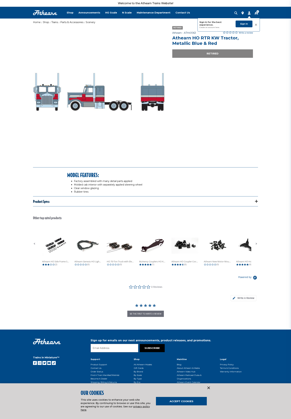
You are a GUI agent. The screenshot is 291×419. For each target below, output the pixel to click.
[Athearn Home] (45, 12)
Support (95, 359)
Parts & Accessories (71, 22)
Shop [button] (70, 12)
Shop (46, 22)
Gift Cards (138, 368)
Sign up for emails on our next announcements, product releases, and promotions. (151, 340)
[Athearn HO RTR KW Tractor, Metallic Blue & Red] (99, 92)
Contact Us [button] (182, 12)
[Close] (208, 388)
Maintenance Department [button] (153, 12)
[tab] (243, 298)
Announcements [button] (89, 12)
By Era (137, 382)
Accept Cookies (181, 401)
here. (217, 27)
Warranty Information (231, 371)
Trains (54, 22)
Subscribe (152, 348)
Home (37, 22)
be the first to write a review (145, 313)
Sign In (244, 24)
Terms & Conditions (229, 368)
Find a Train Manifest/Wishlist (105, 375)
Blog (179, 364)
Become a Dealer (99, 378)
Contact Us (96, 368)
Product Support (99, 364)
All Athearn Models (143, 364)
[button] (34, 243)
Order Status (97, 371)
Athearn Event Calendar (188, 382)
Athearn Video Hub (186, 371)
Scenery (90, 22)
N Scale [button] (127, 12)
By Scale (138, 375)
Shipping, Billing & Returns (104, 382)
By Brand (138, 371)
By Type (138, 378)
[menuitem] (72, 13)
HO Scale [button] (111, 12)
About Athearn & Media (188, 368)
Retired (212, 53)
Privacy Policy (227, 364)
